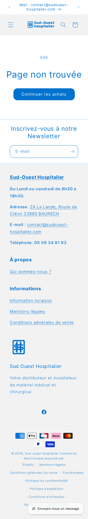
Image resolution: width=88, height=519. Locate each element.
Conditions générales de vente (42, 322)
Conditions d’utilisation (46, 497)
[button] (11, 25)
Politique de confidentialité (46, 481)
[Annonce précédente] (9, 7)
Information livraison (31, 300)
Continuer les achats (44, 94)
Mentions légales (27, 311)
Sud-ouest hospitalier (42, 453)
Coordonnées (73, 472)
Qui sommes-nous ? (30, 271)
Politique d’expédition (47, 489)
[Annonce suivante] (78, 7)
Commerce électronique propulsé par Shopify (49, 459)
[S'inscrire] (72, 151)
